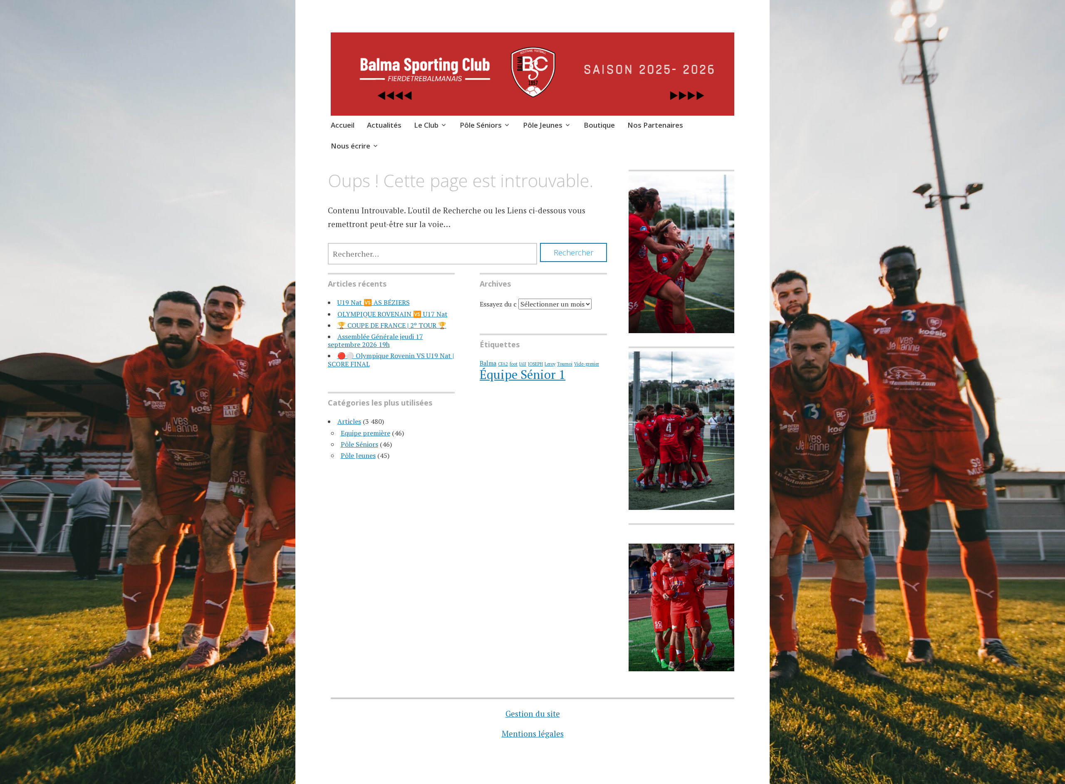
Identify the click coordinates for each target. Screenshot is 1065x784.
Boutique (599, 125)
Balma (488, 363)
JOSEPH (535, 364)
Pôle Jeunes (542, 125)
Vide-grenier (586, 364)
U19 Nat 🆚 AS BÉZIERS (373, 302)
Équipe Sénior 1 (522, 374)
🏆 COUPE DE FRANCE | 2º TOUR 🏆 (391, 325)
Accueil (342, 125)
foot (514, 364)
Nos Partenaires (655, 125)
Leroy (550, 364)
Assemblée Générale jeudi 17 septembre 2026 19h (375, 340)
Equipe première (365, 433)
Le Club (426, 125)
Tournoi (564, 364)
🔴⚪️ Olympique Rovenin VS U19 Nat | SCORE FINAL (391, 359)
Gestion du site (532, 713)
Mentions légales (533, 733)
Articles (349, 421)
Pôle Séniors (481, 125)
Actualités (384, 125)
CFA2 (503, 364)
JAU (522, 364)
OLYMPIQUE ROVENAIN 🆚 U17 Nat (392, 314)
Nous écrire (350, 146)
